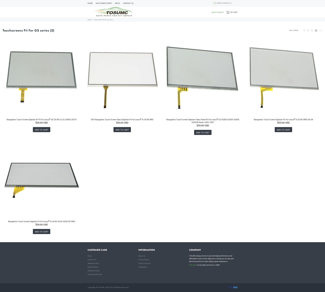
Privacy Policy (143, 259)
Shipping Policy (93, 263)
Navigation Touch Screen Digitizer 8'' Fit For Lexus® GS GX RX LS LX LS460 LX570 (41, 119)
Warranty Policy (94, 270)
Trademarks (142, 267)
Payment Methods (95, 274)
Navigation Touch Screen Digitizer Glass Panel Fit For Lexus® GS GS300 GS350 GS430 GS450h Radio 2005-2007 (202, 121)
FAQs (90, 256)
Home (90, 20)
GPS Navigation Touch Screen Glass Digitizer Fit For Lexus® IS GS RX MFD (122, 119)
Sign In (213, 12)
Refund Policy (93, 267)
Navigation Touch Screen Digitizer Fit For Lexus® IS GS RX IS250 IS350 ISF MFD (41, 221)
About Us (141, 256)
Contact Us (92, 259)
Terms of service (144, 263)
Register (220, 12)
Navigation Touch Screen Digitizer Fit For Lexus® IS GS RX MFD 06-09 (283, 119)
